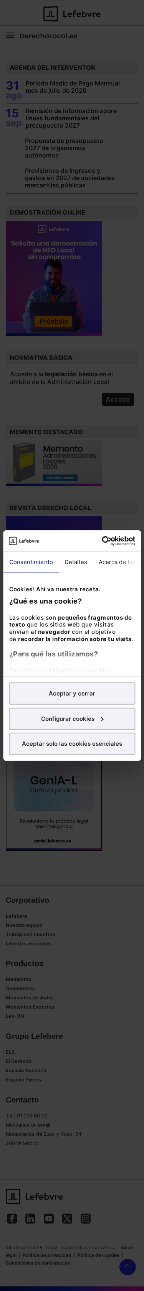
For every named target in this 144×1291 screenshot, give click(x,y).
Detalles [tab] (75, 562)
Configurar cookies (67, 718)
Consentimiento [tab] (31, 562)
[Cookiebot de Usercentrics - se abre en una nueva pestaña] (102, 541)
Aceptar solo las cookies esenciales (72, 743)
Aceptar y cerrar (72, 693)
